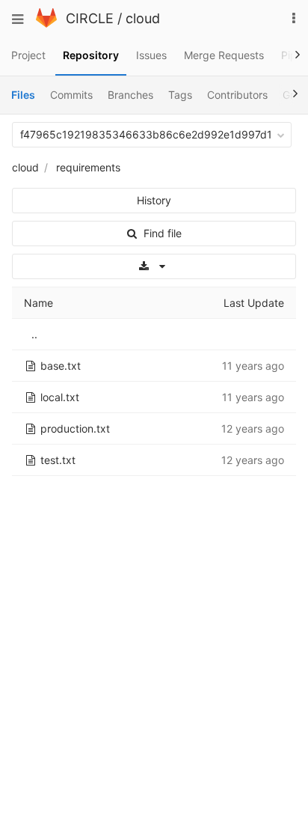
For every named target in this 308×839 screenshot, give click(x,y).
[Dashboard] (46, 23)
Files (23, 94)
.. (34, 334)
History (154, 200)
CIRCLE (90, 18)
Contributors (237, 94)
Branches (130, 94)
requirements (88, 167)
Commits (71, 94)
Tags (180, 94)
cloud (143, 18)
